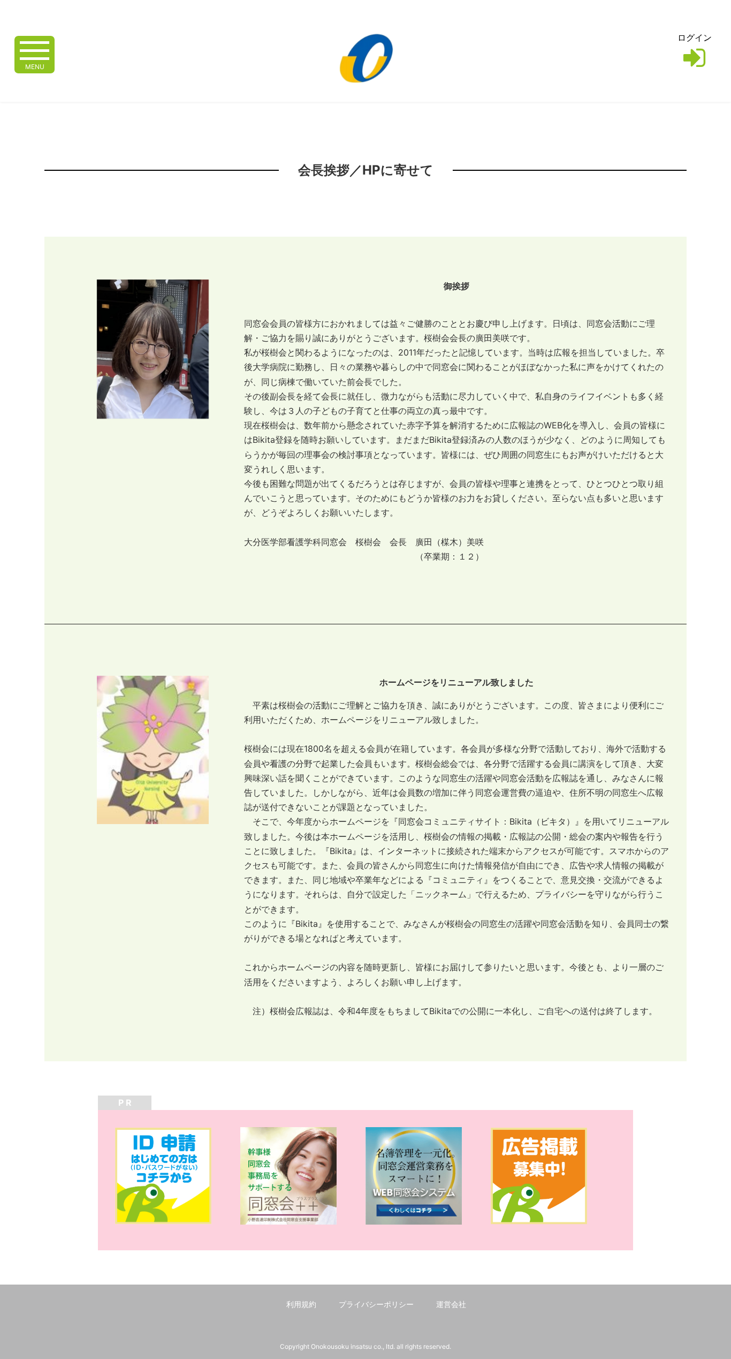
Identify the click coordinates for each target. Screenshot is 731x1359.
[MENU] (34, 49)
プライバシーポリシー (376, 1304)
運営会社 (451, 1304)
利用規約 (301, 1304)
